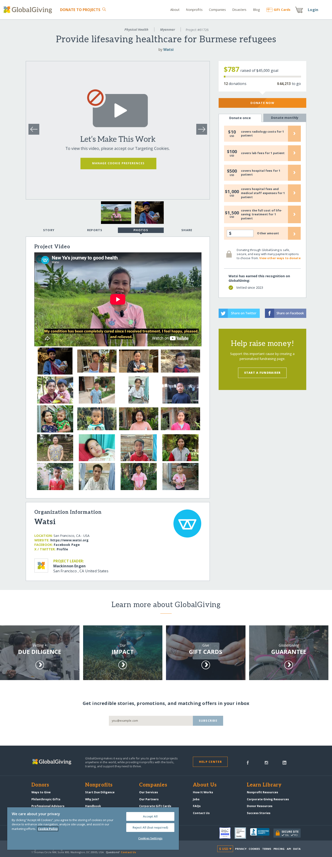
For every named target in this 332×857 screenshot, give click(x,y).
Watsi (168, 49)
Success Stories (258, 813)
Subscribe (208, 720)
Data (296, 848)
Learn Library (264, 785)
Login (313, 9)
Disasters (239, 9)
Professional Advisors (47, 806)
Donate (80, 9)
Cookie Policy (48, 829)
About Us (205, 785)
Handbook (93, 806)
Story (48, 230)
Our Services (148, 792)
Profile (62, 549)
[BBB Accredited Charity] (262, 833)
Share (186, 230)
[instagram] (266, 762)
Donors (40, 785)
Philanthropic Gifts (45, 799)
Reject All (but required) (150, 827)
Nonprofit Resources (262, 792)
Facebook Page (67, 544)
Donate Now (262, 103)
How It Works (203, 792)
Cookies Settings (150, 838)
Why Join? (92, 799)
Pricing (279, 848)
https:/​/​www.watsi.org (69, 540)
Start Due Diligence (100, 792)
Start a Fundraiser (262, 373)
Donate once (240, 118)
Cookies (254, 848)
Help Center (210, 762)
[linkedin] (284, 762)
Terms (266, 848)
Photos (140, 230)
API (289, 848)
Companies (217, 9)
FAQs (197, 806)
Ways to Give (41, 792)
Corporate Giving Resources (268, 799)
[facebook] (248, 762)
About (175, 9)
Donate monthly (284, 117)
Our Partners (149, 799)
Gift (282, 9)
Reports (95, 230)
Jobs (196, 799)
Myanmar (167, 29)
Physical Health (136, 29)
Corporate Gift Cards (155, 806)
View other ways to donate (279, 258)
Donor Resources (259, 806)
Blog (256, 9)
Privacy (240, 848)
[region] (93, 828)
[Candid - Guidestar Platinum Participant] (242, 833)
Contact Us (201, 813)
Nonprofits (194, 9)
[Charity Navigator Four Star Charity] (227, 833)
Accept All (150, 816)
